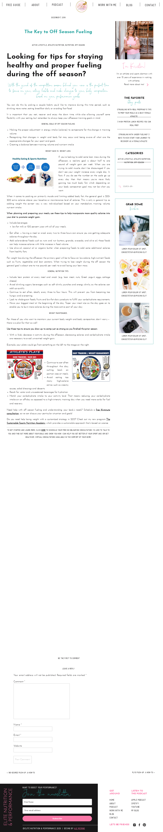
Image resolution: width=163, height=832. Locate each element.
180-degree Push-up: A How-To (22, 773)
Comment (19, 681)
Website (18, 746)
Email (17, 735)
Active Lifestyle (125, 159)
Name (18, 724)
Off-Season (139, 162)
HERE (43, 430)
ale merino (79, 828)
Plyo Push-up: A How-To (142, 773)
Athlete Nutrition (142, 159)
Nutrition (128, 162)
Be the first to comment (69, 658)
